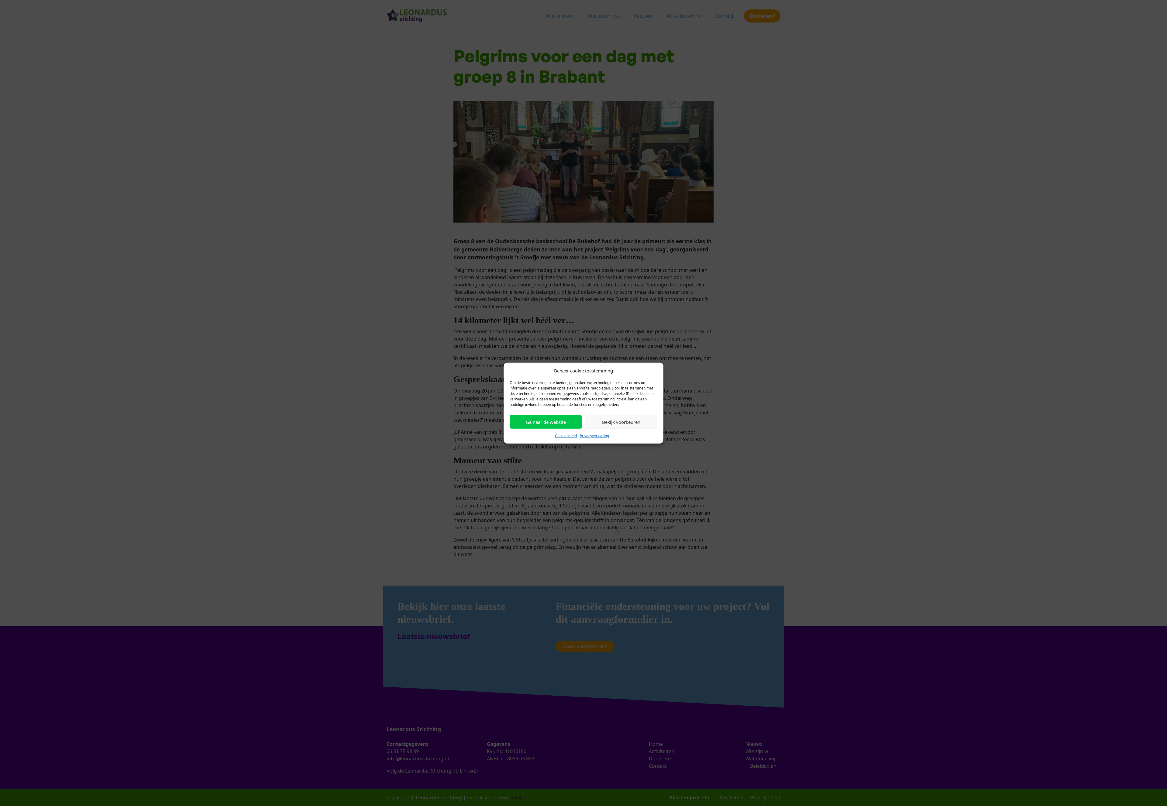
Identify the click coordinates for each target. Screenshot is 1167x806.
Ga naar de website (546, 422)
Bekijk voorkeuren (621, 422)
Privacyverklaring (594, 435)
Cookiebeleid (566, 435)
